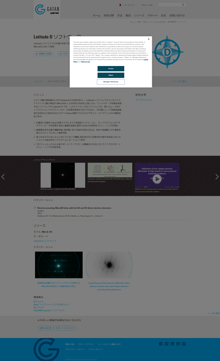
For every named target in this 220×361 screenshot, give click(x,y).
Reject (111, 75)
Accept (110, 68)
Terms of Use (85, 62)
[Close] (149, 39)
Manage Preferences (110, 82)
